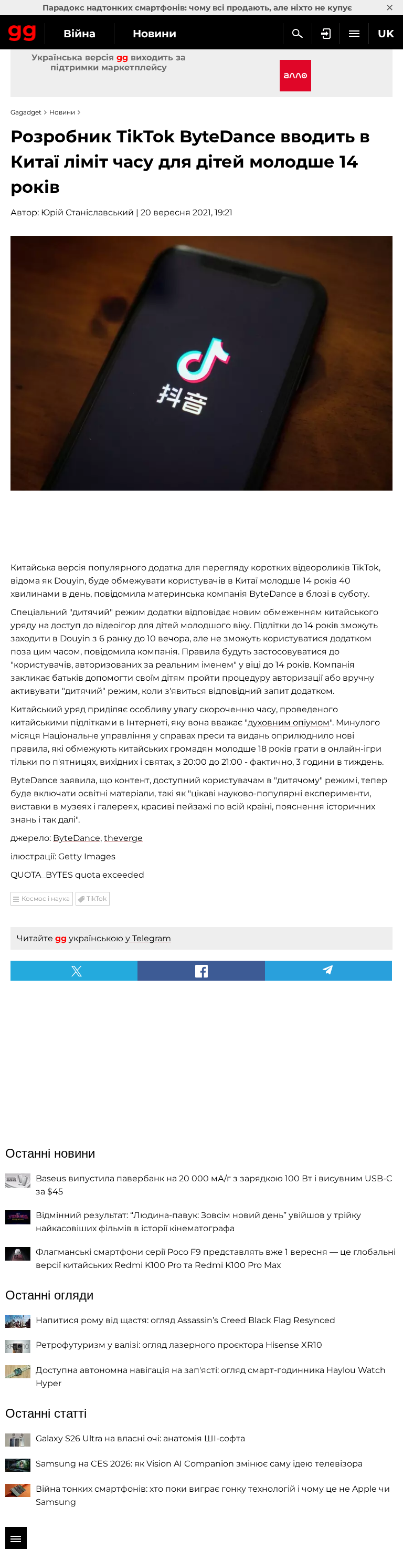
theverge (123, 838)
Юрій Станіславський (87, 212)
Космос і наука (46, 898)
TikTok (97, 898)
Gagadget (22, 31)
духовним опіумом (289, 722)
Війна (79, 33)
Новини (154, 33)
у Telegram (148, 938)
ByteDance (76, 838)
